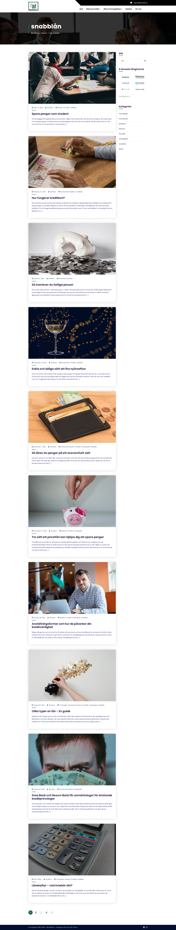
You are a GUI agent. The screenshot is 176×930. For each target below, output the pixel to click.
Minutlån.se (35, 33)
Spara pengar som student (50, 114)
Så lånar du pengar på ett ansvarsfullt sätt (61, 453)
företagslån (63, 705)
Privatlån (66, 108)
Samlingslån (85, 447)
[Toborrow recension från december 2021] (140, 89)
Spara (121, 149)
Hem (81, 9)
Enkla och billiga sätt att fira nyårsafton (59, 369)
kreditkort (72, 192)
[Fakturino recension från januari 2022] (140, 77)
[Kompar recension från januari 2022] (126, 83)
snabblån (73, 108)
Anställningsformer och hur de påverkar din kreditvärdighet (61, 625)
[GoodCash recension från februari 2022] (126, 77)
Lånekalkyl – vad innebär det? (52, 885)
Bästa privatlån (92, 9)
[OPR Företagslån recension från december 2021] (126, 89)
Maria (51, 108)
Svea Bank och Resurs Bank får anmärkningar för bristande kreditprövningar (72, 797)
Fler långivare (124, 96)
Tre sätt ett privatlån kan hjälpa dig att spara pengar (68, 537)
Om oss (138, 9)
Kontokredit (64, 192)
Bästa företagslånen (112, 9)
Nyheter (128, 9)
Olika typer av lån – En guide (51, 711)
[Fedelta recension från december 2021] (140, 83)
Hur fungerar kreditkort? (48, 198)
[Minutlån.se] (33, 6)
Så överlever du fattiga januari (52, 285)
